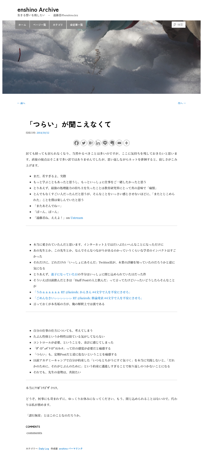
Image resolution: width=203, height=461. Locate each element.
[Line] (105, 143)
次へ (182, 103)
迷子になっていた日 (64, 274)
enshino (63, 448)
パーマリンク (75, 448)
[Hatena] (91, 143)
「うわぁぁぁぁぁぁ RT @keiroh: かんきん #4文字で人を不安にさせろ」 (82, 292)
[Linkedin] (98, 143)
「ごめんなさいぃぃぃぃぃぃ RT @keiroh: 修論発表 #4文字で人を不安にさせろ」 (88, 298)
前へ (21, 103)
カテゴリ (58, 25)
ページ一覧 (39, 25)
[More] (126, 143)
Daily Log (44, 448)
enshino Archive (38, 9)
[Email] (119, 143)
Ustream (77, 218)
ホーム (22, 25)
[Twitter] (83, 143)
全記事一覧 (76, 25)
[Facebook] (76, 143)
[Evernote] (112, 143)
